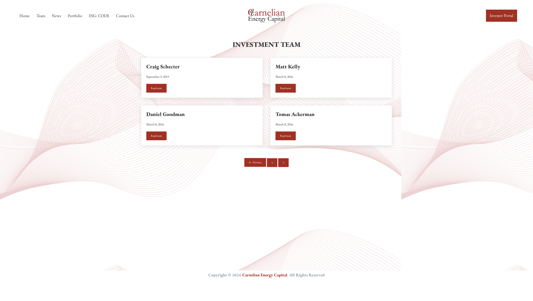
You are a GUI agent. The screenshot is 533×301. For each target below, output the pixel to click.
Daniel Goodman (165, 114)
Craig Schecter (163, 66)
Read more (159, 88)
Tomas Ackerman (295, 114)
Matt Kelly (287, 66)
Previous (257, 162)
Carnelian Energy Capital (264, 275)
